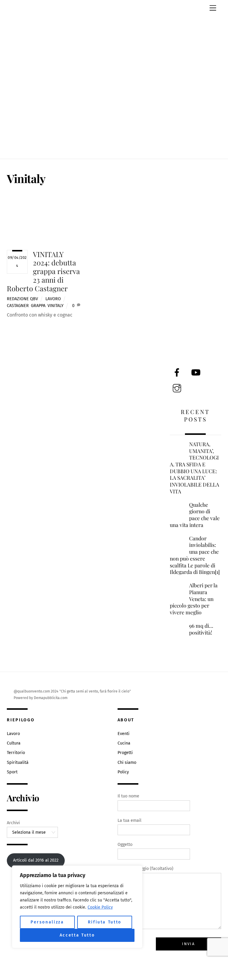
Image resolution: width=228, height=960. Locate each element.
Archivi (13, 822)
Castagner (18, 305)
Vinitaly (56, 305)
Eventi (123, 733)
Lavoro (53, 298)
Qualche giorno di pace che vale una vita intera (195, 514)
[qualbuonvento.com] (114, 143)
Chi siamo (127, 762)
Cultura (13, 743)
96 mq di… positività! (201, 629)
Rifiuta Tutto (105, 922)
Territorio (16, 752)
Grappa (38, 305)
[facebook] (178, 372)
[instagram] (178, 388)
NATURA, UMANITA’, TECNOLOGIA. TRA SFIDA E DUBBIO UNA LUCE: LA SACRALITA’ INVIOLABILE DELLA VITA (194, 468)
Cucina (124, 743)
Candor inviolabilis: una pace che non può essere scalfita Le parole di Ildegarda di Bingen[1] (195, 555)
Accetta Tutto (77, 935)
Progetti (125, 752)
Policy (123, 772)
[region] (77, 906)
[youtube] (197, 372)
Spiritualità (17, 762)
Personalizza (47, 922)
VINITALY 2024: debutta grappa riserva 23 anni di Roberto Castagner (43, 271)
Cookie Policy (100, 907)
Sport (12, 772)
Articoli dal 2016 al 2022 (35, 860)
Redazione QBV (22, 298)
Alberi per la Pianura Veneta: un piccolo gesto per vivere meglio (194, 599)
